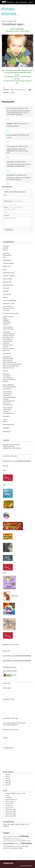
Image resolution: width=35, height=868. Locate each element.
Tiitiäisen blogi (7, 409)
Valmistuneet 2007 (10, 812)
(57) (8, 785)
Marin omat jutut (7, 360)
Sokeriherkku (6, 395)
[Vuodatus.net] (8, 863)
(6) (7, 778)
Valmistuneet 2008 (10, 814)
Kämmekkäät (16, 838)
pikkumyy (10, 135)
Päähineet (10, 846)
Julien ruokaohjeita (8, 329)
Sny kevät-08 (9, 803)
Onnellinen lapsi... (14, 24)
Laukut (16, 843)
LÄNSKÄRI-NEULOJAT (9, 667)
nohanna (5, 371)
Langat (7, 795)
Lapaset (24, 840)
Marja (8, 175)
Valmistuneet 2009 (10, 816)
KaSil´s (5, 269)
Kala (12, 838)
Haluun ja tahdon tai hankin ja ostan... (16, 793)
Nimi (5, 195)
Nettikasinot (10, 2)
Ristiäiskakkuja (17, 846)
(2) (7, 776)
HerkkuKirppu (6, 322)
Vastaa (7, 118)
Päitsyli (9, 146)
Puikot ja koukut (9, 801)
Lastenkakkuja (8, 844)
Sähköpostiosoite (13, 201)
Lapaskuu (28, 840)
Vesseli (5, 419)
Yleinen (12, 92)
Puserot (5, 846)
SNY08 (22, 846)
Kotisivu (12, 208)
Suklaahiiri (6, 399)
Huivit (9, 836)
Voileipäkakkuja (14, 848)
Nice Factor (6, 288)
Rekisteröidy (23, 2)
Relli (8, 162)
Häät (19, 836)
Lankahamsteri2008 (7, 840)
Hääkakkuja (14, 836)
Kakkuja (24, 836)
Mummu (9, 108)
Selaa (17, 2)
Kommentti (6, 215)
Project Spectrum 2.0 (11, 799)
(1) (7, 774)
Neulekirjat (8, 797)
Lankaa (21, 838)
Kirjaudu (30, 2)
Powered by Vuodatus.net (26, 865)
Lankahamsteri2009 (16, 840)
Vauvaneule (6, 848)
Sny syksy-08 (9, 807)
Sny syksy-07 (9, 805)
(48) (8, 780)
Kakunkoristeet (7, 838)
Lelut (19, 843)
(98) (8, 783)
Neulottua (26, 843)
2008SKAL (5, 836)
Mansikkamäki (7, 356)
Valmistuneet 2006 (10, 810)
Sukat (26, 846)
